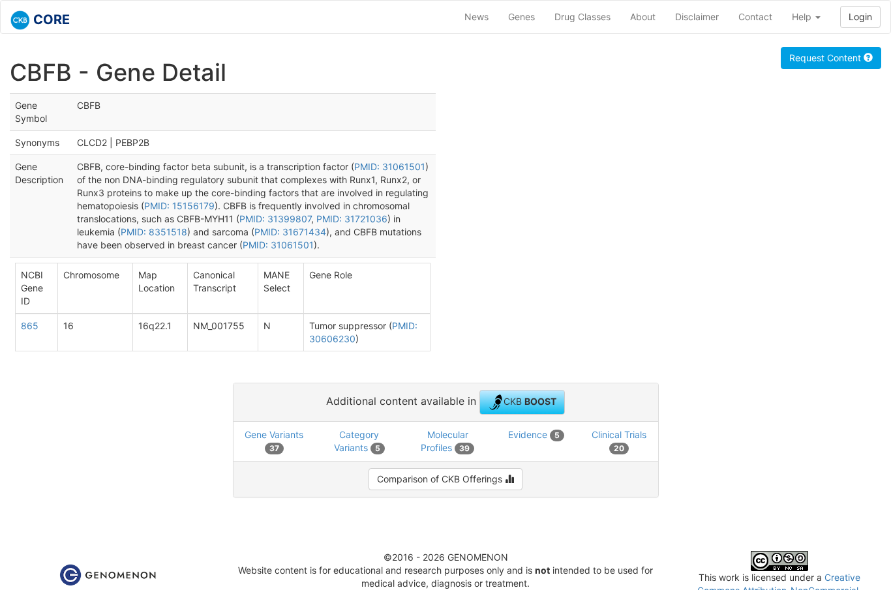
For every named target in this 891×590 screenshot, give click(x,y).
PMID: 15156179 (179, 205)
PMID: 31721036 (351, 218)
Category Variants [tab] (357, 441)
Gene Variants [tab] (274, 441)
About (643, 16)
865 (29, 325)
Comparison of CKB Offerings (441, 478)
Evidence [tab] (534, 434)
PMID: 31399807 (275, 218)
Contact (755, 16)
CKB (530, 400)
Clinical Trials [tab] (619, 441)
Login (860, 16)
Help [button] (803, 16)
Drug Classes (582, 16)
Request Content (826, 57)
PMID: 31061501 (389, 166)
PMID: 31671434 (290, 231)
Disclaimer (697, 16)
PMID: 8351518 (154, 231)
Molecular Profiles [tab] (445, 441)
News (476, 16)
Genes (521, 16)
